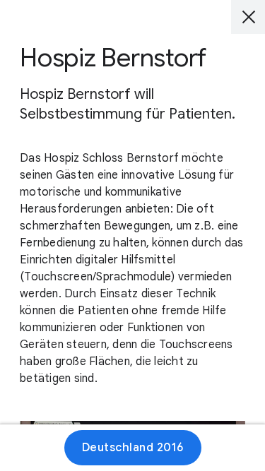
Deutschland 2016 (133, 448)
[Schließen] (248, 17)
